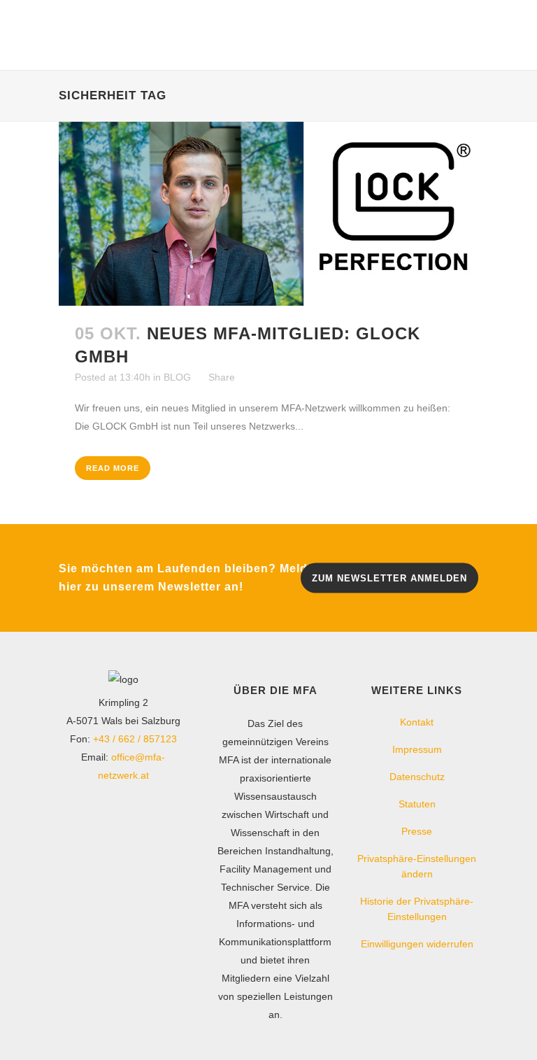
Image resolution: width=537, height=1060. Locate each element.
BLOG (177, 377)
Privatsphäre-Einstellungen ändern (416, 866)
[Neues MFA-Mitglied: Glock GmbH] (268, 214)
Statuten (417, 804)
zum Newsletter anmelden (389, 578)
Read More (112, 468)
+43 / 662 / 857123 (135, 738)
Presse (416, 831)
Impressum (417, 749)
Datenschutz (417, 776)
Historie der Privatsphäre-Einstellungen (416, 909)
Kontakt (417, 722)
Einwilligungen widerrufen (417, 943)
